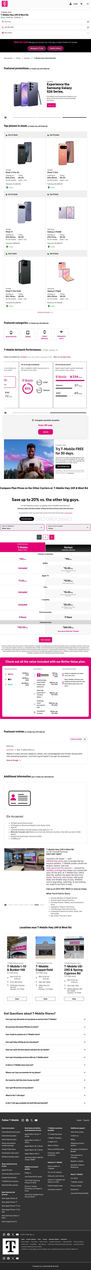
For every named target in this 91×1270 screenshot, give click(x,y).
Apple (49, 877)
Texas (18, 58)
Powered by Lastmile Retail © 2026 (45, 1266)
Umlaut (23, 357)
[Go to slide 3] (63, 118)
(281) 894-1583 (73, 986)
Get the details (48, 98)
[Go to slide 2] (38, 118)
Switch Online (55, 48)
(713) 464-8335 (16, 982)
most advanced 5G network (59, 868)
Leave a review (76, 739)
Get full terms (44, 106)
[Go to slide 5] (30, 905)
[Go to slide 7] (41, 905)
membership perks (54, 861)
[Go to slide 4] (25, 905)
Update (45, 432)
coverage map (64, 357)
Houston (27, 58)
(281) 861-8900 (44, 982)
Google (69, 877)
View (17, 999)
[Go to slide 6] (35, 905)
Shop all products (45, 312)
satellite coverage (54, 870)
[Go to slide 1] (13, 118)
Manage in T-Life (36, 48)
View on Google (13, 760)
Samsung (57, 877)
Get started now (63, 466)
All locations (8, 58)
